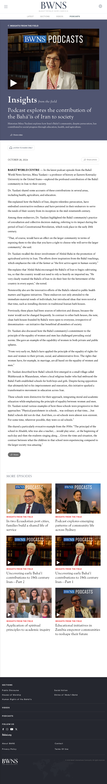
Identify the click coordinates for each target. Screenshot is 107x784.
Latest (30, 16)
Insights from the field (68, 516)
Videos (59, 16)
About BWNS (8, 743)
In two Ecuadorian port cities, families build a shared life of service (27, 525)
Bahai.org (6, 734)
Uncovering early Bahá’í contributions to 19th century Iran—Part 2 (27, 577)
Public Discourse (10, 690)
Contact (59, 743)
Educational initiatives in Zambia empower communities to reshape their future (77, 629)
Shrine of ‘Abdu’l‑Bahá (66, 695)
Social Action (61, 690)
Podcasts (75, 16)
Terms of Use (61, 749)
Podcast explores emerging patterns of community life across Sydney (74, 525)
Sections (45, 16)
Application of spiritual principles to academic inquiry (28, 627)
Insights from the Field (19, 516)
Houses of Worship (11, 695)
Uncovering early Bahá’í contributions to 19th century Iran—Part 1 (76, 577)
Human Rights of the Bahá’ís (17, 699)
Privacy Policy (9, 749)
